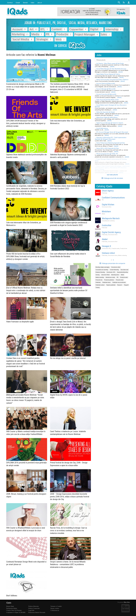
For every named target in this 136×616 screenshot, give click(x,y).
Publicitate (104, 193)
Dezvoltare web (124, 269)
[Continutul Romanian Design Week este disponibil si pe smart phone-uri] (26, 548)
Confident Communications (113, 197)
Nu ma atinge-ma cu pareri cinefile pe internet (68, 358)
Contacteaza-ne (54, 610)
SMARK (54, 391)
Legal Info (31, 610)
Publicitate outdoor (100, 285)
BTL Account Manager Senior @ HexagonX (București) (112, 132)
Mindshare (106, 211)
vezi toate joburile (112, 175)
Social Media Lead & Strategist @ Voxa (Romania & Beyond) (110, 106)
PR (102, 200)
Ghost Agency (108, 190)
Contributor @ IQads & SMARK (15, 612)
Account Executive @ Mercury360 (106, 94)
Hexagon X (106, 246)
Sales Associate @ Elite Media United (107, 100)
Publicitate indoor (106, 282)
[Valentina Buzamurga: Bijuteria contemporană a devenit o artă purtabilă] (70, 141)
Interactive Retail (105, 274)
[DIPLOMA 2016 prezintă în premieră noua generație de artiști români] (26, 449)
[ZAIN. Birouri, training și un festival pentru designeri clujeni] (26, 480)
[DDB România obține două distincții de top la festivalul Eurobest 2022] (70, 172)
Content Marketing (114, 269)
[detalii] (112, 66)
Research (119, 285)
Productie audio (115, 248)
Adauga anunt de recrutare (113, 178)
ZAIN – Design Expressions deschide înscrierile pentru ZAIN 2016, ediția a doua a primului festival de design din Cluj (69, 496)
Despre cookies (54, 608)
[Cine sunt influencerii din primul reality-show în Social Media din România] (70, 240)
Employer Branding (100, 272)
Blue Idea (127, 602)
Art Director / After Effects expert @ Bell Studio (110, 63)
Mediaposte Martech (111, 218)
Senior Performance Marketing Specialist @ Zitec (110, 143)
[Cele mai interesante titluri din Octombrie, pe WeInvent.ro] (70, 107)
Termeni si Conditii (56, 606)
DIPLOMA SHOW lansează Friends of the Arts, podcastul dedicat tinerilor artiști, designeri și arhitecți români (25, 123)
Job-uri (39, 2)
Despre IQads (10, 606)
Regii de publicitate (110, 285)
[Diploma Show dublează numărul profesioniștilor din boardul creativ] (26, 141)
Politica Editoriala (33, 606)
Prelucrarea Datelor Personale (36, 612)
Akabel (105, 239)
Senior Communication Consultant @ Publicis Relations (112, 79)
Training (97, 287)
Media (103, 214)
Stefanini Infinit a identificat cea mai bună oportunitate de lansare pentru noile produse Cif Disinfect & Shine (68, 290)
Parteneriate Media (11, 608)
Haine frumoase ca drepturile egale (20, 321)
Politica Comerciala (34, 608)
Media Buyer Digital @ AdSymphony (106, 117)
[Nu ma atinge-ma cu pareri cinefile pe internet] (70, 345)
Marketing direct (115, 274)
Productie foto (123, 248)
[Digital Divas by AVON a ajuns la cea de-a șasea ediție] (70, 381)
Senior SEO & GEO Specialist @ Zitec (107, 148)
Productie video (119, 280)
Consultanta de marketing (108, 220)
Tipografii (126, 285)
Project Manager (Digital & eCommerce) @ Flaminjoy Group (111, 160)
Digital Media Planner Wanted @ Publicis (108, 74)
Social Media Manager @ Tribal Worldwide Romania (111, 69)
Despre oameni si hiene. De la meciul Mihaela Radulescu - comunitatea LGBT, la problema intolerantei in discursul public (67, 564)
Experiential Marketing (122, 272)
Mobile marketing (122, 255)
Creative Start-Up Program (14, 610)
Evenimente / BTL (106, 248)
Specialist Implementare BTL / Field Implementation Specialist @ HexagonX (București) (110, 138)
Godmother (106, 225)
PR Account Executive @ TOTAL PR (107, 154)
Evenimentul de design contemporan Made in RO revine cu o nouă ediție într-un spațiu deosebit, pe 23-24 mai (25, 87)
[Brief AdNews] (26, 582)
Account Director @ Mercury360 (105, 83)
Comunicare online (106, 207)
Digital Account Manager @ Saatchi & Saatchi (109, 123)
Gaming (97, 274)
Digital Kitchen (108, 204)
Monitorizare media (110, 277)
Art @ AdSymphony (102, 128)
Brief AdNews (11, 595)
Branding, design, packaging (102, 267)
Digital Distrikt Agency (111, 232)
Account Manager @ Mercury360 (105, 89)
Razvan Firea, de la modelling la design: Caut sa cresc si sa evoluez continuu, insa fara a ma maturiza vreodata (68, 530)
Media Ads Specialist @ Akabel (105, 112)
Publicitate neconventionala (119, 282)
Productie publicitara (109, 280)
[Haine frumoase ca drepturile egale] (26, 308)
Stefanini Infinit (108, 253)
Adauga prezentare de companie (113, 263)
